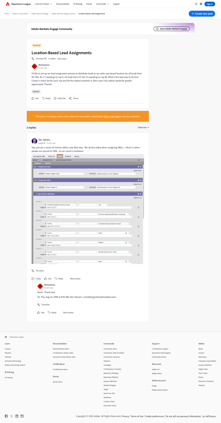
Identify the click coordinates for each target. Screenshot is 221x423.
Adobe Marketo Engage (40, 13)
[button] (202, 14)
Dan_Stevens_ (44, 139)
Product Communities (20, 13)
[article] (87, 209)
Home (7, 13)
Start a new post (111, 116)
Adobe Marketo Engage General (63, 13)
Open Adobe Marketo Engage (173, 28)
